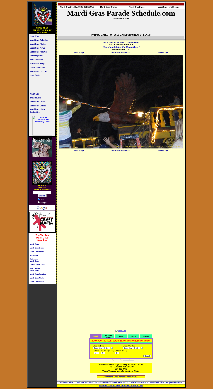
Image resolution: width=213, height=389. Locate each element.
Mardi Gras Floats (37, 252)
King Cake (34, 94)
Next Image (163, 52)
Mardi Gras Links (37, 109)
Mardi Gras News (37, 48)
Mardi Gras (34, 244)
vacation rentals (108, 336)
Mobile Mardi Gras (37, 265)
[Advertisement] (39, 85)
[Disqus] (121, 192)
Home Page (35, 36)
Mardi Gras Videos (38, 106)
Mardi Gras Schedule (39, 40)
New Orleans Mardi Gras (35, 269)
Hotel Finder (35, 75)
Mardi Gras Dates (37, 102)
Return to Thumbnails (121, 52)
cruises (146, 336)
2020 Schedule (36, 60)
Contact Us (35, 112)
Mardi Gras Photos (38, 44)
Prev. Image (79, 52)
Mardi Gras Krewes (38, 52)
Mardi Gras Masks (37, 278)
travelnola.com (128, 360)
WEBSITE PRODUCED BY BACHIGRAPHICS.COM (121, 386)
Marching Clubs (37, 56)
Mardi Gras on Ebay (38, 71)
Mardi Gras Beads (37, 248)
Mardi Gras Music (37, 282)
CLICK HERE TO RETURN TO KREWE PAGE (121, 42)
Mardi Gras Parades (38, 274)
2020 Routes (35, 98)
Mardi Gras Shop (37, 64)
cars (121, 336)
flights (133, 336)
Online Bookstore (37, 67)
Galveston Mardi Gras (34, 260)
